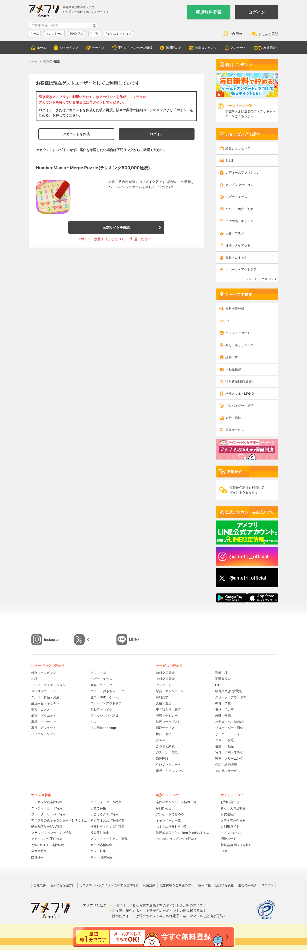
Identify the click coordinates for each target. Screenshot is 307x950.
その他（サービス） (229, 771)
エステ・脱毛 (224, 740)
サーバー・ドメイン (229, 734)
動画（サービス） (168, 722)
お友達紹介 (228, 814)
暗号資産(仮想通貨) (239, 381)
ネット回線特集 (101, 857)
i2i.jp (224, 851)
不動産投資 (233, 369)
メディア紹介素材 (233, 820)
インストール (54, 33)
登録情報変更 (224, 885)
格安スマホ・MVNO (239, 393)
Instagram (52, 639)
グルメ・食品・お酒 (239, 209)
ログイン (256, 12)
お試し (230, 160)
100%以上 (76, 33)
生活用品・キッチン (239, 221)
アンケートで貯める (170, 814)
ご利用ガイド (239, 34)
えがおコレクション (118, 33)
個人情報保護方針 (62, 885)
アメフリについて (233, 833)
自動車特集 (39, 851)
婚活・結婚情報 (226, 764)
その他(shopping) (103, 728)
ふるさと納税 (165, 746)
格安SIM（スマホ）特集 (107, 826)
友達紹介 (269, 47)
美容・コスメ (234, 233)
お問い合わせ (230, 802)
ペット (95, 722)
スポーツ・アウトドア (241, 269)
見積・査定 (163, 703)
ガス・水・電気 (167, 752)
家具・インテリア (43, 722)
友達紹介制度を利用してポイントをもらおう (247, 489)
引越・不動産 (224, 746)
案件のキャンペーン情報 (135, 47)
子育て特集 (98, 808)
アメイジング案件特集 (46, 839)
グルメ (160, 740)
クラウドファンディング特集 (51, 833)
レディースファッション (242, 172)
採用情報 (204, 885)
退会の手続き (247, 885)
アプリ (94, 33)
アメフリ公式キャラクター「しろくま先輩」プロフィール (59, 820)
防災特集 (37, 857)
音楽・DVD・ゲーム (104, 697)
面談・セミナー (167, 715)
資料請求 (162, 697)
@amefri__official (248, 556)
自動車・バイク (101, 709)
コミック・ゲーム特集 (106, 802)
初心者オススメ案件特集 (107, 820)
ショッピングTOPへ (260, 279)
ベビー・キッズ (236, 197)
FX (227, 321)
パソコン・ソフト (43, 734)
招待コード (228, 839)
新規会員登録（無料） (236, 845)
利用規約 (149, 885)
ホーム (41, 47)
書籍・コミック (236, 257)
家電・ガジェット (43, 728)
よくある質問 (268, 34)
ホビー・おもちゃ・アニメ (109, 691)
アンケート (238, 47)
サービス (98, 47)
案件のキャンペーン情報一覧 (176, 802)
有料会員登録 (165, 679)
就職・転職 (223, 715)
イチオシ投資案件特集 (46, 802)
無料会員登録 (234, 308)
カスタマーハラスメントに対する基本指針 (109, 885)
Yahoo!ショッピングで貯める (176, 839)
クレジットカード (237, 333)
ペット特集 (98, 851)
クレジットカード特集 (46, 808)
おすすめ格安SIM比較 (171, 826)
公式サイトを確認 (116, 227)
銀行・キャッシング (239, 345)
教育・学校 (223, 703)
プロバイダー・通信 (239, 405)
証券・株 (231, 357)
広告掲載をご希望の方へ (177, 885)
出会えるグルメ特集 (104, 814)
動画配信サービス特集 (46, 826)
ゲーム (34, 33)
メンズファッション (239, 185)
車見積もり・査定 (168, 709)
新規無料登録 (209, 12)
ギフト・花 (98, 673)
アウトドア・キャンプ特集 (109, 839)
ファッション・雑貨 (104, 715)
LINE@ (134, 639)
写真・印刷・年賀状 (229, 752)
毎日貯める (174, 47)
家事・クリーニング (229, 758)
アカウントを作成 (76, 134)
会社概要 (39, 885)
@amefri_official (247, 578)
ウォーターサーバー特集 (48, 814)
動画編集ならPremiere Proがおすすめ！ (183, 833)
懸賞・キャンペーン (170, 691)
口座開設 (162, 758)
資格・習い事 (224, 709)
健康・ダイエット (237, 245)
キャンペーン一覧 (168, 820)
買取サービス (234, 430)
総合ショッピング (237, 148)
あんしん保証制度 (233, 808)
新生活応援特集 (101, 845)
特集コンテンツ (206, 47)
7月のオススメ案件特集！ (49, 845)
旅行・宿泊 (233, 418)
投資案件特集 (99, 833)
